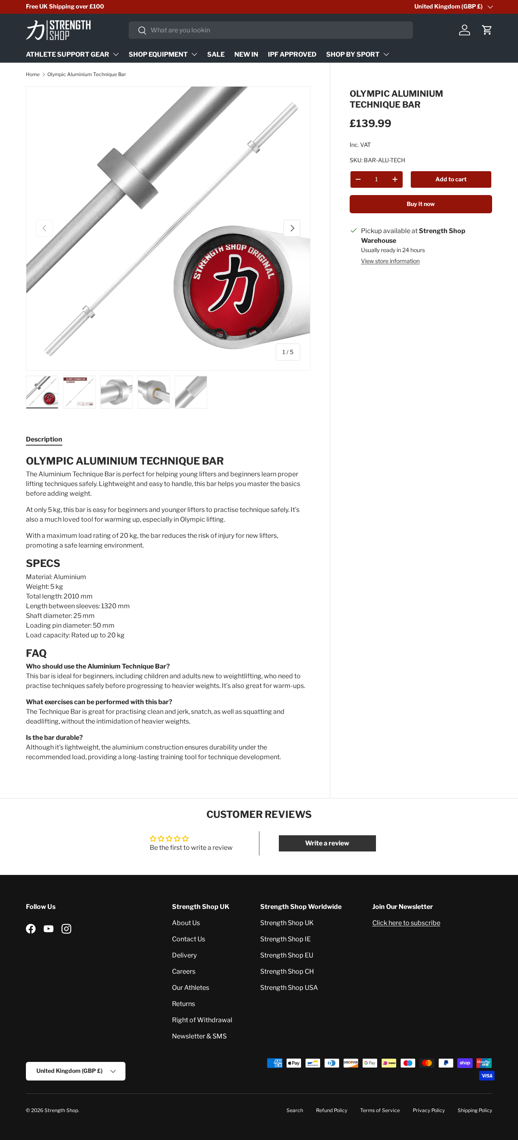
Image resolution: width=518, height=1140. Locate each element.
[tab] (44, 439)
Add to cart (451, 179)
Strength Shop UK (287, 923)
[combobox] (271, 30)
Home (33, 74)
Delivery (184, 955)
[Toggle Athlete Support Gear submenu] (116, 54)
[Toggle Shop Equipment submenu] (194, 54)
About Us (186, 923)
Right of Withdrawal (202, 1020)
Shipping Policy (475, 1110)
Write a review (327, 843)
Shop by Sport (353, 54)
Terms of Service (380, 1110)
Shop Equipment (158, 54)
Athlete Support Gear (67, 54)
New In (246, 54)
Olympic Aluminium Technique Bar (86, 74)
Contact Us (188, 939)
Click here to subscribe (406, 923)
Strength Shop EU (286, 955)
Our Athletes (190, 987)
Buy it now (421, 203)
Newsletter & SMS (199, 1036)
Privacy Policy (429, 1110)
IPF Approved (292, 54)
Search (295, 1110)
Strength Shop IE (285, 939)
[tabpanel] (168, 608)
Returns (183, 1004)
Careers (183, 971)
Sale (216, 54)
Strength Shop (61, 1110)
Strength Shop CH (287, 971)
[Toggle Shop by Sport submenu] (386, 54)
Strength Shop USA (289, 987)
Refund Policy (331, 1110)
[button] (487, 30)
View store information (390, 260)
